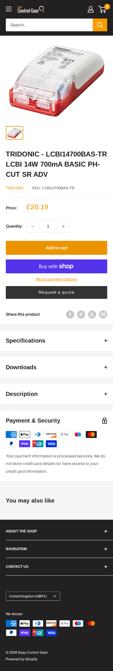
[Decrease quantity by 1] (33, 226)
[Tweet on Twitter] (92, 314)
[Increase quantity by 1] (63, 226)
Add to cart (57, 248)
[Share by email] (103, 314)
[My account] (91, 9)
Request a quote (56, 292)
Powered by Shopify (21, 659)
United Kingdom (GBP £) (28, 596)
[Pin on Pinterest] (81, 314)
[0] (102, 9)
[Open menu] (9, 9)
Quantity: (14, 226)
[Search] (100, 25)
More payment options (56, 279)
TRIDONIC (15, 188)
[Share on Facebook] (70, 314)
